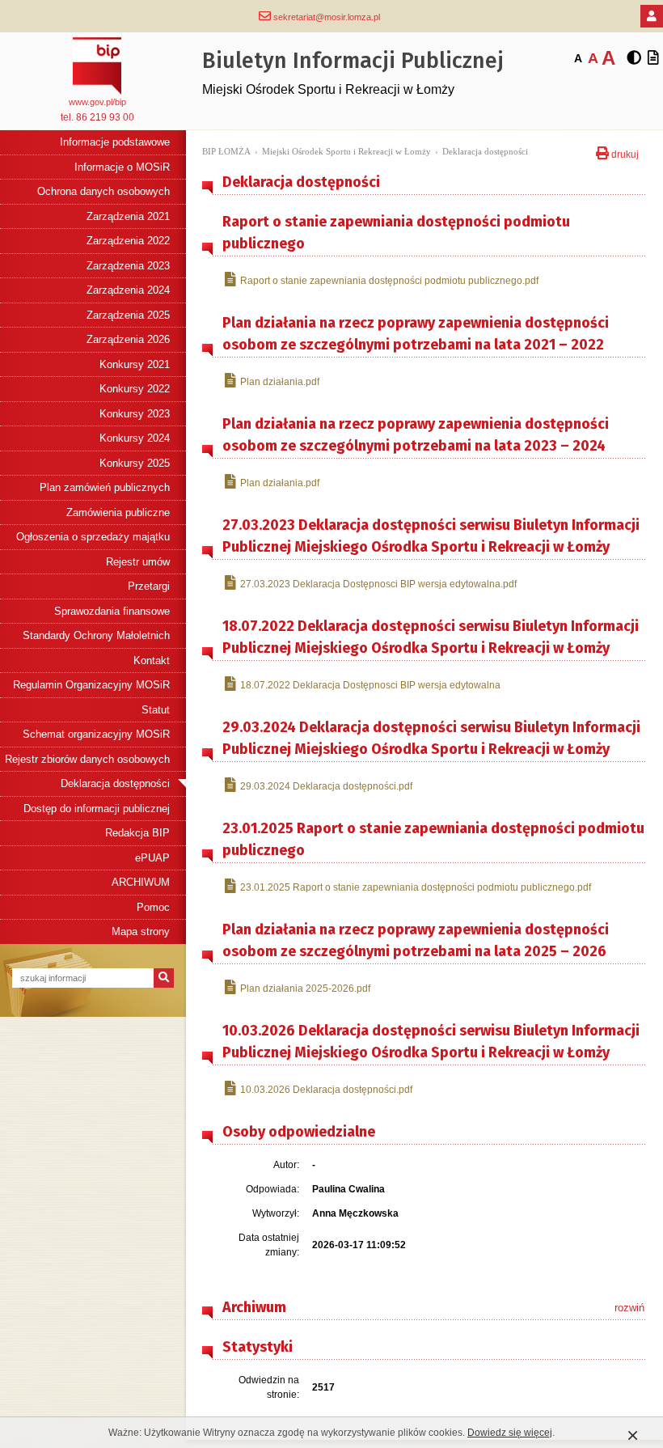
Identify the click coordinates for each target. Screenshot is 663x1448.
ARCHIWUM (141, 882)
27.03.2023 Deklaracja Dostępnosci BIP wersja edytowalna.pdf (378, 584)
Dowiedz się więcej (509, 1432)
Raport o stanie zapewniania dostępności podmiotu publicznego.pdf (389, 280)
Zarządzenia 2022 (128, 241)
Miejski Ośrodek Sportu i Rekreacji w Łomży (346, 151)
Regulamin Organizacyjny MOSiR (91, 685)
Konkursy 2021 (134, 364)
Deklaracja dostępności (115, 783)
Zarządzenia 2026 (128, 339)
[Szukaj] (164, 978)
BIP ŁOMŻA (226, 151)
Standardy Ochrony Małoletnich (96, 635)
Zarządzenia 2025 (128, 315)
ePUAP (152, 858)
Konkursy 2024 (134, 438)
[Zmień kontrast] (634, 58)
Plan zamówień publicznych (105, 487)
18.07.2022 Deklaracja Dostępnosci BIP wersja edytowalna (370, 685)
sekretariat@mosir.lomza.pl (325, 17)
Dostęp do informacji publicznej (96, 808)
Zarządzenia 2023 (128, 266)
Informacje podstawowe (115, 142)
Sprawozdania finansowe (112, 611)
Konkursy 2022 (134, 389)
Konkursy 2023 (134, 414)
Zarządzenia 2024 (128, 290)
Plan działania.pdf (279, 381)
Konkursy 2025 (134, 463)
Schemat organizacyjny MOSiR (96, 734)
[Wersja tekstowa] (653, 58)
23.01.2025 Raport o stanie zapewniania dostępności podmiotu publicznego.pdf (415, 887)
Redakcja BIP (137, 833)
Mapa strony (141, 931)
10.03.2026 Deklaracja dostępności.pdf (326, 1089)
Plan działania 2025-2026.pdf (305, 988)
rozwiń (629, 1308)
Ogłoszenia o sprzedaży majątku (93, 537)
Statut (155, 710)
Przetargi (149, 586)
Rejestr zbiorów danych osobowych (87, 759)
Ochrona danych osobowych (103, 191)
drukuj (624, 153)
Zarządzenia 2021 (128, 216)
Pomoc (153, 907)
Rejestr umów (138, 562)
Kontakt (151, 660)
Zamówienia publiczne (118, 512)
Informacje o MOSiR (122, 167)
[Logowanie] (651, 16)
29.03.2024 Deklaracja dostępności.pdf (326, 786)
